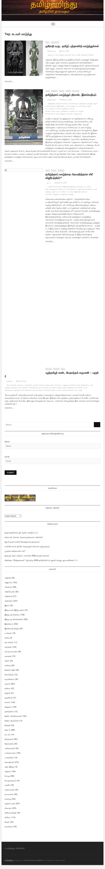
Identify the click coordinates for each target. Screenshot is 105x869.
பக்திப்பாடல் (52, 109)
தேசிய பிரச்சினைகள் (13, 716)
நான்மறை (47, 390)
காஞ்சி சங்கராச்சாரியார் (84, 189)
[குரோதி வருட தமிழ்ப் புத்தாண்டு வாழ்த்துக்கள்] (24, 58)
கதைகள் (8, 646)
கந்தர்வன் (9, 381)
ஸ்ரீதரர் (80, 388)
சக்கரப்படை (58, 385)
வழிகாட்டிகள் (10, 803)
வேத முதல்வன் (12, 385)
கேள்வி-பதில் (10, 670)
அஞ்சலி (8, 577)
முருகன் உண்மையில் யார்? (15, 551)
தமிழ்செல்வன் (51, 100)
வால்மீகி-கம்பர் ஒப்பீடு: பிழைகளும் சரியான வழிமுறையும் (27, 546)
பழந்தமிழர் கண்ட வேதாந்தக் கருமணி (25, 390)
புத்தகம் (8, 771)
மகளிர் (7, 785)
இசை (7, 605)
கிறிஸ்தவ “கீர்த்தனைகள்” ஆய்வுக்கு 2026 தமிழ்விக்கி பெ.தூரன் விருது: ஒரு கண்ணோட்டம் (41, 560)
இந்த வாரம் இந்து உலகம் (14, 610)
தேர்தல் (7, 725)
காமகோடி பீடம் (73, 111)
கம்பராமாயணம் (11, 651)
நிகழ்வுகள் (54, 90)
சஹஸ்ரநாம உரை (15, 388)
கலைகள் (8, 656)
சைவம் (7, 702)
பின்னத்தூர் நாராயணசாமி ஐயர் (38, 388)
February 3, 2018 (65, 100)
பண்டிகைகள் (55, 42)
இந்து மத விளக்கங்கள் (14, 619)
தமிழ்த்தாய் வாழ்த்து (86, 103)
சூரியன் (50, 55)
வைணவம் (56, 368)
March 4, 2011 (21, 381)
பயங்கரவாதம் (10, 752)
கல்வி (7, 660)
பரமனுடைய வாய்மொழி (24, 385)
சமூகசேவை (9, 679)
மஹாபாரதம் (9, 789)
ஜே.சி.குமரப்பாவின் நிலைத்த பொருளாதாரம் (22, 541)
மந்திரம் (64, 388)
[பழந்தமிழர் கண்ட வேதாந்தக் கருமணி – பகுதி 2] (24, 368)
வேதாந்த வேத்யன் (68, 390)
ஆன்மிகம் (48, 368)
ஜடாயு (49, 183)
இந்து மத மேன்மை (12, 614)
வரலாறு (8, 798)
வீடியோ (8, 817)
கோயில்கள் (9, 674)
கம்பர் (76, 390)
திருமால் (41, 390)
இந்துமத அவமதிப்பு (66, 114)
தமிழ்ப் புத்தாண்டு (82, 55)
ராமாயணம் (9, 794)
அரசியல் (68, 90)
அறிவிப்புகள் (10, 591)
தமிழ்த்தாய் (64, 111)
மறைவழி (35, 385)
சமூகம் (47, 90)
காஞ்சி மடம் (55, 192)
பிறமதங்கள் (9, 762)
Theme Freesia (29, 860)
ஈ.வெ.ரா (58, 111)
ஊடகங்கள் (75, 90)
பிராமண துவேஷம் (63, 109)
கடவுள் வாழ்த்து (58, 55)
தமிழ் (53, 111)
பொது (7, 776)
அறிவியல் (9, 596)
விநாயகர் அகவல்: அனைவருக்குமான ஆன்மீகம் (24, 537)
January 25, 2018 (60, 183)
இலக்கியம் (9, 623)
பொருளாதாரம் (10, 780)
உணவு (7, 637)
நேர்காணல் (9, 743)
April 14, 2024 (64, 51)
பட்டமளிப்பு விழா (81, 106)
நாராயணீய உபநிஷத (55, 388)
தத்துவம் (8, 706)
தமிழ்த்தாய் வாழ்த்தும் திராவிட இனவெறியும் (70, 94)
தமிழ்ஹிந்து (9, 860)
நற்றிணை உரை (72, 388)
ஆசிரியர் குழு (51, 51)
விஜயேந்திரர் (60, 106)
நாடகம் (7, 734)
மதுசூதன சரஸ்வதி (69, 385)
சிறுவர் (7, 693)
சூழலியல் (8, 697)
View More (12, 81)
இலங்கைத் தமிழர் (12, 628)
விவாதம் (62, 90)
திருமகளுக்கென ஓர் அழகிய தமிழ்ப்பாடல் (21, 532)
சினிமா (7, 688)
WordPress (39, 860)
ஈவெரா (57, 114)
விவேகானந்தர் (10, 812)
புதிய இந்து (9, 766)
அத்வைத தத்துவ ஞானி (46, 385)
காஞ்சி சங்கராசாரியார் (55, 187)
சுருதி (80, 390)
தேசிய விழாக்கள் (12, 720)
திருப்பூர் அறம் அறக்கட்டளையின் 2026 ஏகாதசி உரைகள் (27, 555)
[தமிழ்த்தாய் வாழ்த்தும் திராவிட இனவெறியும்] (24, 117)
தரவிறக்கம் (9, 711)
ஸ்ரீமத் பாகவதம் (56, 390)
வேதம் (47, 42)
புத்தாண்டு (67, 55)
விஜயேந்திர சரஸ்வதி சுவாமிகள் (58, 103)
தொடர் (63, 368)
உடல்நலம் (8, 633)
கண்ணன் (25, 388)
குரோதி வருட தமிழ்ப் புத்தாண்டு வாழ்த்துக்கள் (72, 46)
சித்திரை (91, 55)
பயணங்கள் (9, 757)
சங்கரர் (78, 385)
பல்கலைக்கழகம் (73, 103)
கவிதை (8, 665)
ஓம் (11, 390)
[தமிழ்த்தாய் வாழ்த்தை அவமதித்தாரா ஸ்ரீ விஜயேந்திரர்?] (24, 265)
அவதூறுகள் (78, 114)
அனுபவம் (8, 582)
